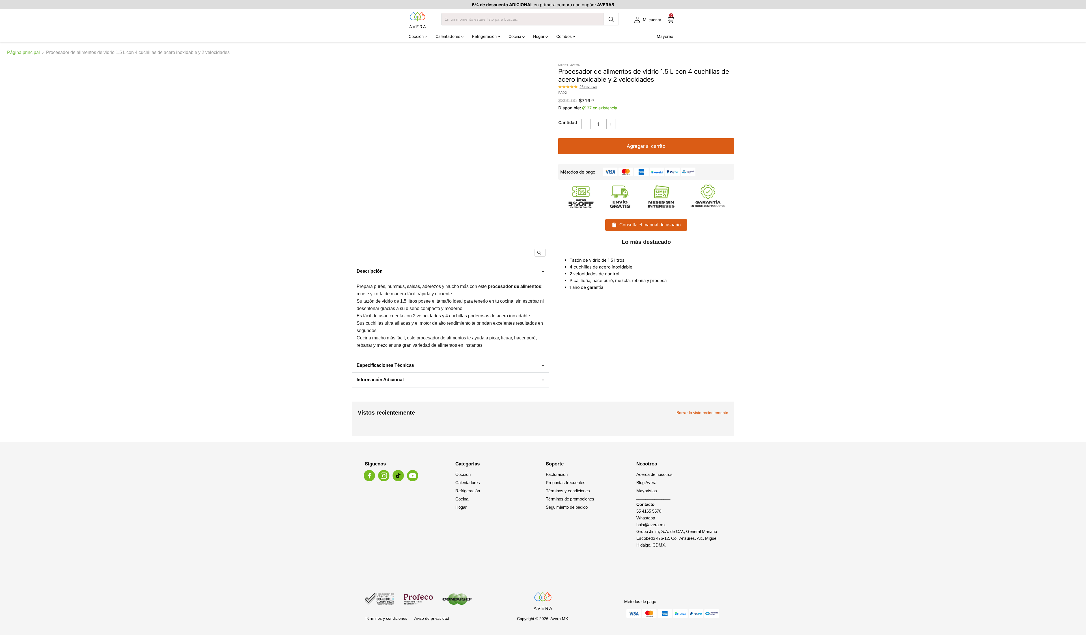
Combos (564, 36)
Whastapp (645, 517)
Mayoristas (646, 490)
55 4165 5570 (648, 511)
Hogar (539, 36)
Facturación (557, 474)
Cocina (515, 36)
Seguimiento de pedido (567, 507)
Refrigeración (485, 36)
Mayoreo (665, 36)
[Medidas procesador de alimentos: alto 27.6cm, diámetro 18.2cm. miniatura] (445, 278)
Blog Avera (646, 482)
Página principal (23, 52)
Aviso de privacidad (431, 618)
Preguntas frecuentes (565, 482)
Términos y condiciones (568, 490)
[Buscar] (611, 19)
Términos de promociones (570, 499)
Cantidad (567, 122)
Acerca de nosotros (654, 474)
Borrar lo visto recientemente (702, 412)
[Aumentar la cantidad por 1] (611, 124)
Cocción (417, 36)
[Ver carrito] (671, 20)
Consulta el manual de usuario (650, 224)
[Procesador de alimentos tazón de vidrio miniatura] (373, 278)
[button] (568, 86)
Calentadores (448, 36)
